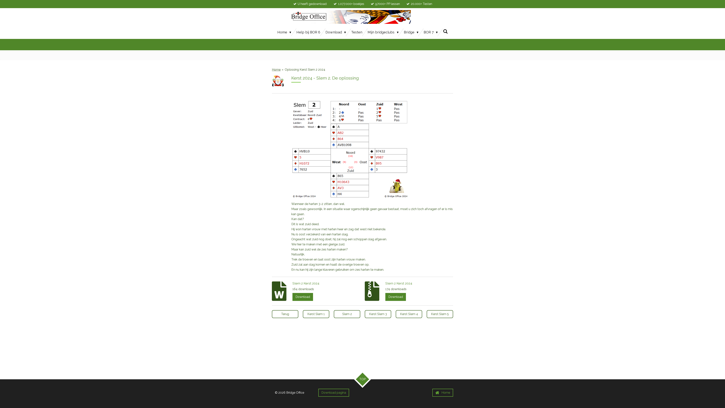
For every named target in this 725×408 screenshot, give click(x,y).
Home (276, 69)
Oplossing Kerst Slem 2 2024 (305, 69)
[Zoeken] (445, 31)
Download (302, 297)
